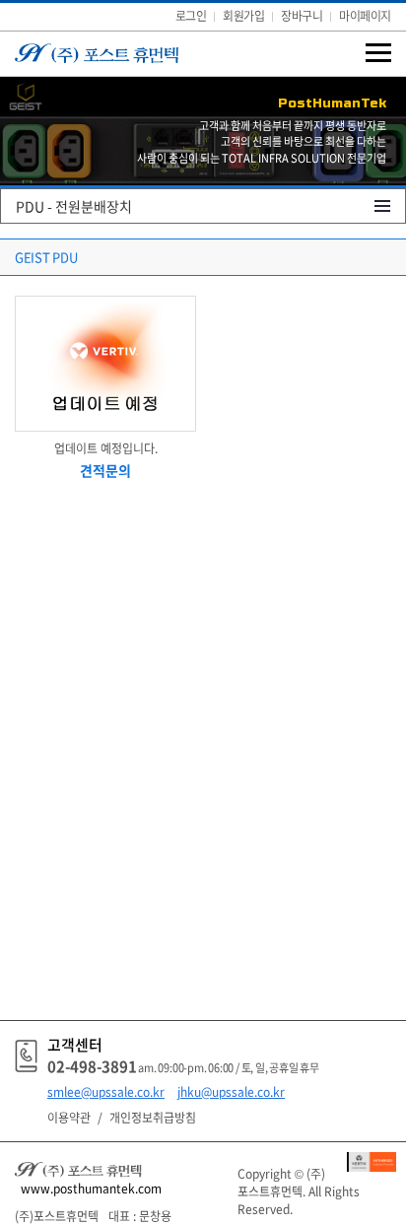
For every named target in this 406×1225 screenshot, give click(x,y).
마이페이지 (365, 16)
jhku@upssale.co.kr (231, 1092)
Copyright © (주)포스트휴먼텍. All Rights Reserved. (298, 1191)
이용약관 (69, 1117)
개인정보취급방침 (152, 1117)
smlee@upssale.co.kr (106, 1092)
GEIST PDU (46, 256)
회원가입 (243, 16)
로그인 (191, 16)
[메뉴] (378, 52)
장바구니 (301, 16)
